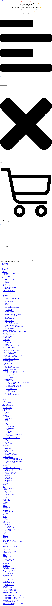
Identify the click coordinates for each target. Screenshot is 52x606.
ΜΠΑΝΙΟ (4, 316)
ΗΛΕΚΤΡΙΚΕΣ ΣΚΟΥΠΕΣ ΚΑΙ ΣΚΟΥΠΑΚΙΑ (9, 349)
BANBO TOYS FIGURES (8, 491)
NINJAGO (4, 516)
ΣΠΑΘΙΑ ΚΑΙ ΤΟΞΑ (8, 464)
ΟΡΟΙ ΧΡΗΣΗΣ (4, 267)
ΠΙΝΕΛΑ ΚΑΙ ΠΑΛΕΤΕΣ (6, 550)
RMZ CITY (6, 420)
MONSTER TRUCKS (9, 427)
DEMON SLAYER (5, 411)
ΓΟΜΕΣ (4, 533)
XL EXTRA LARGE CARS (10, 428)
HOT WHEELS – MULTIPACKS (11, 426)
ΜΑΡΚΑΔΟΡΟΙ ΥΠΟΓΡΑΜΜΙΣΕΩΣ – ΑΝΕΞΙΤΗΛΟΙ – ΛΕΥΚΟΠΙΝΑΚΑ (13, 541)
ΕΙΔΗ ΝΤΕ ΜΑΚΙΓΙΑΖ (8, 378)
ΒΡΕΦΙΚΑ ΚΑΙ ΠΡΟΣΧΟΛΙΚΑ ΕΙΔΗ (7, 561)
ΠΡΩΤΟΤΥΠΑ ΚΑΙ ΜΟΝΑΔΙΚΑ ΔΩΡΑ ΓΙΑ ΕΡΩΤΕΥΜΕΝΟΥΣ (12, 574)
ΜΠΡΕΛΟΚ (4, 396)
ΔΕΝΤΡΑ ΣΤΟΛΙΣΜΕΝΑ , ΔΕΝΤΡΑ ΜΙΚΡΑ (11, 589)
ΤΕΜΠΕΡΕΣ (5, 538)
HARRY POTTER (5, 515)
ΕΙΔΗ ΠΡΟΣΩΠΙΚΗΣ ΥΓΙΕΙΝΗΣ (7, 363)
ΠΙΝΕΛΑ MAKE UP (9, 375)
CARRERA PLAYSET (9, 417)
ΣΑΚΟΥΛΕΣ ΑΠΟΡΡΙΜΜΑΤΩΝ (9, 328)
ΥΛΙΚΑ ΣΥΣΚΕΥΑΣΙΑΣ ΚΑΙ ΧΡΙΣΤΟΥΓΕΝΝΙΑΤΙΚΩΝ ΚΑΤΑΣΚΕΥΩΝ (13, 603)
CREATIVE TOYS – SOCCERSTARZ (8, 488)
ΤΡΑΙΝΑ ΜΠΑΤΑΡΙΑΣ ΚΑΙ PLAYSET (11, 437)
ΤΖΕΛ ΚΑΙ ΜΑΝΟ (7, 387)
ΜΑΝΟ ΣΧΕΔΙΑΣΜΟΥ (9, 388)
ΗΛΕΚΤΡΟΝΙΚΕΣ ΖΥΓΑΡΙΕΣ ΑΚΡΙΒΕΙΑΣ (11, 356)
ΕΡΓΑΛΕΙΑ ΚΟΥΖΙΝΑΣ (8, 306)
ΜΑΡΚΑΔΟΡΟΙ (5, 534)
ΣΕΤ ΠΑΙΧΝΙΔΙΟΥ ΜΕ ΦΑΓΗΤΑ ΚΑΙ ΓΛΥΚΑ (9, 467)
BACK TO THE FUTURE (6, 502)
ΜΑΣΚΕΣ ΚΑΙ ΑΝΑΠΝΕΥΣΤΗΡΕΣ (8, 290)
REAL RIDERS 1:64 (9, 430)
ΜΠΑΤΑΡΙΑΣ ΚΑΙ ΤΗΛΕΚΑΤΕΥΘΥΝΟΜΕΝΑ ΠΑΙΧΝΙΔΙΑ (11, 438)
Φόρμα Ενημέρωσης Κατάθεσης (6, 265)
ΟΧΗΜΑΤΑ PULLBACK (9, 435)
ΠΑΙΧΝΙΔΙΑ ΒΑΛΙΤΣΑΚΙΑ (7, 448)
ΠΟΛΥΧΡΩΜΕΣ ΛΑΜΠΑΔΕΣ (9, 579)
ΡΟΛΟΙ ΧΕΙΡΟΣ (5, 400)
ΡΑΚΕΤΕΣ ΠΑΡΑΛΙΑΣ (6, 284)
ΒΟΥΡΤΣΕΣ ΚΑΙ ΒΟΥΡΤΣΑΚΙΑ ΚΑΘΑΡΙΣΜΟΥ (11, 325)
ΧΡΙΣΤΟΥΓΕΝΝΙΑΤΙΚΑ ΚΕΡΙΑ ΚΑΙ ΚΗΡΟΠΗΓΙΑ (10, 602)
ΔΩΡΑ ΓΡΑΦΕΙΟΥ (5, 399)
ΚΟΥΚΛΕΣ (6, 483)
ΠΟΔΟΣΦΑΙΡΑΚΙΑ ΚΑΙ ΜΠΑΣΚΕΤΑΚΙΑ (9, 455)
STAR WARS (5, 517)
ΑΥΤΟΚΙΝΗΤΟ (5, 404)
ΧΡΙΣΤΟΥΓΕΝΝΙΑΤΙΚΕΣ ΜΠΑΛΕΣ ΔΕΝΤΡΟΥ (9, 590)
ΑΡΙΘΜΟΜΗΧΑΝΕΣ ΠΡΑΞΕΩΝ (7, 553)
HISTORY (4, 505)
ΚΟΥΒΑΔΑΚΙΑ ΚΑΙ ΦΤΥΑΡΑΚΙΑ (9, 286)
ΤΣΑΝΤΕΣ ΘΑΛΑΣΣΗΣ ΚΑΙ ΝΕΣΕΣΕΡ (8, 279)
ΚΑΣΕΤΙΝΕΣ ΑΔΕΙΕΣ (8, 523)
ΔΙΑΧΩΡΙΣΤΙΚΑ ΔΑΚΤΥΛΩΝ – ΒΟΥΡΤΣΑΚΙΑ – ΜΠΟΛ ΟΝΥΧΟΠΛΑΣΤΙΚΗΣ (17, 382)
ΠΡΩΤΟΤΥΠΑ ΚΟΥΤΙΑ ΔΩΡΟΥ (7, 575)
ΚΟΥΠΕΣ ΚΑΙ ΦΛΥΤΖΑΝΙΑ (9, 309)
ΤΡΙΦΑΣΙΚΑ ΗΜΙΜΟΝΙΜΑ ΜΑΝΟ (11, 391)
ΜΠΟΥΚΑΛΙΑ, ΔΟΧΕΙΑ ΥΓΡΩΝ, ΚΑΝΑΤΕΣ (11, 313)
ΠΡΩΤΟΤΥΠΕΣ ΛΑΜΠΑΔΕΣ (9, 580)
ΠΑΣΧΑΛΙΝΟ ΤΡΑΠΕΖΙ (8, 584)
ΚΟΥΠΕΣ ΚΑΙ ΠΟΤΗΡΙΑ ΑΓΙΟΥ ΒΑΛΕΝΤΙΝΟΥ (10, 572)
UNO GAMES (7, 442)
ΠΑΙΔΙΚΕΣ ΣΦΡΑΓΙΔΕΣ (6, 558)
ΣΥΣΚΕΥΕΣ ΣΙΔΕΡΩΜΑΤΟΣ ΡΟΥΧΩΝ (8, 353)
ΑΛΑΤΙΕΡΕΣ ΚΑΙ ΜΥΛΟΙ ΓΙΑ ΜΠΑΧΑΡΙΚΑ (11, 315)
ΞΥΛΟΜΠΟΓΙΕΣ (5, 535)
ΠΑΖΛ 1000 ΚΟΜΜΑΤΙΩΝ (8, 478)
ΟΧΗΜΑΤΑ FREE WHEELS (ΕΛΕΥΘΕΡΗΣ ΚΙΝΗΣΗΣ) (14, 434)
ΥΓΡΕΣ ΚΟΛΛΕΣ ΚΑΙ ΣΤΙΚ (7, 547)
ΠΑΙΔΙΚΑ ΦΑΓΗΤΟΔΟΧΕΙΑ (7, 274)
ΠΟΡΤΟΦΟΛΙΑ (5, 401)
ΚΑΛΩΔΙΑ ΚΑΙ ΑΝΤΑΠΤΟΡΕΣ (7, 408)
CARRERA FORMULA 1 (9, 418)
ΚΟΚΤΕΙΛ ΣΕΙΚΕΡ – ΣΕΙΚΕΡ (9, 308)
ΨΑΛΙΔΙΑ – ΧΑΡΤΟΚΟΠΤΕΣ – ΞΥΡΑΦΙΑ (9, 544)
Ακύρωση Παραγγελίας (5, 269)
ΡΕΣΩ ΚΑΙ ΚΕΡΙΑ (7, 302)
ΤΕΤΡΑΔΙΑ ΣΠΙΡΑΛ (7, 528)
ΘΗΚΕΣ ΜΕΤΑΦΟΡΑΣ (9, 431)
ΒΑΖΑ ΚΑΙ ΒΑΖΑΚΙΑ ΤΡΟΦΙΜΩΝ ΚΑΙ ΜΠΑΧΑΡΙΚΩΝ (13, 314)
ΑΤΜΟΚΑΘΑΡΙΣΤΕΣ (6, 346)
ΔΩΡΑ (2, 395)
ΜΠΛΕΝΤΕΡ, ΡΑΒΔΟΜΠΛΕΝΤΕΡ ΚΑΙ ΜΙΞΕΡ (9, 352)
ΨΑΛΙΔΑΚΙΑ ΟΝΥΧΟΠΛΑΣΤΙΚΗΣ (11, 384)
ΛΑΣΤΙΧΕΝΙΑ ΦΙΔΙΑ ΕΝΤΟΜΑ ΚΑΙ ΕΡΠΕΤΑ (11, 454)
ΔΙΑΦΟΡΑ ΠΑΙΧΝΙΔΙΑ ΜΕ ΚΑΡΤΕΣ (10, 443)
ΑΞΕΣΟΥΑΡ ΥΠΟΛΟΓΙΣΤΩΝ (7, 407)
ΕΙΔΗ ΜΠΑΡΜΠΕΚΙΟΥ (8, 342)
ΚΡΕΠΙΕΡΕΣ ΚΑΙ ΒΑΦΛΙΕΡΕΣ (7, 351)
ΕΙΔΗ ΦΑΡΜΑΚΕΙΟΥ (6, 368)
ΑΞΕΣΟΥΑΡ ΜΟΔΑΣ (6, 364)
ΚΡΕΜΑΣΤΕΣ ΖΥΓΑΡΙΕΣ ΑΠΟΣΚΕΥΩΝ (10, 358)
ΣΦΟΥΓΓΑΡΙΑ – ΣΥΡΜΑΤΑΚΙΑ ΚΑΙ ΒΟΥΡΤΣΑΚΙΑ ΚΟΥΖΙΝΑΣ (14, 326)
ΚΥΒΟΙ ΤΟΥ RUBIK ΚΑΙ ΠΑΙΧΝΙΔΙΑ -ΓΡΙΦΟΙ (9, 479)
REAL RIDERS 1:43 (9, 429)
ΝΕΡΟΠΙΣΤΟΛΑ (5, 281)
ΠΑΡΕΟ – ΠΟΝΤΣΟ (6, 278)
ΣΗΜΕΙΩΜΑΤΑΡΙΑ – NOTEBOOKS (10, 527)
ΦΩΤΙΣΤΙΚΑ (6, 304)
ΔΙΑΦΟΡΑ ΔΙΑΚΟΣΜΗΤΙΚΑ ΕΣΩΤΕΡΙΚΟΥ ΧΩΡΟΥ (12, 298)
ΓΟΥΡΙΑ (4, 599)
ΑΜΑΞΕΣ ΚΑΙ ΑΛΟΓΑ (6, 444)
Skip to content (2, 0)
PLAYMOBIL (3, 498)
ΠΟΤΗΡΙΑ (6, 312)
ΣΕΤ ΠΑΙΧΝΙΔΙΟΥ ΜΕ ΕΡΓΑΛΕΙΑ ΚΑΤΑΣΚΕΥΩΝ (10, 466)
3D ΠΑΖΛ (6, 476)
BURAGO (6, 419)
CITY (4, 512)
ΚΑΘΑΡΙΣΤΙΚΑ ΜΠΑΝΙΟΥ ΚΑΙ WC (10, 322)
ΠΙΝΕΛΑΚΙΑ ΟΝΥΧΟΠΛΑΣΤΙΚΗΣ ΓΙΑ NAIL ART (13, 386)
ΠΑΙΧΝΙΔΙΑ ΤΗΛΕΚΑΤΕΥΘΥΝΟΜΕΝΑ (10, 287)
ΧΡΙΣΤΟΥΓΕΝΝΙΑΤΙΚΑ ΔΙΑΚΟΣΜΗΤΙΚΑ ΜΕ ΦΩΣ (10, 600)
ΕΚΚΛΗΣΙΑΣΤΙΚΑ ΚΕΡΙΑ (7, 577)
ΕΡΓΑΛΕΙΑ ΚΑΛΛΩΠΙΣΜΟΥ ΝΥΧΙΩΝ (12, 383)
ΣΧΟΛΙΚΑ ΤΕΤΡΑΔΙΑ (8, 526)
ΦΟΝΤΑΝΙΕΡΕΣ (7, 303)
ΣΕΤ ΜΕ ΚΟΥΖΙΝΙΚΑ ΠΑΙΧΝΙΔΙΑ (10, 473)
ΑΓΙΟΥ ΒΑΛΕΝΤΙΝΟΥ (5, 567)
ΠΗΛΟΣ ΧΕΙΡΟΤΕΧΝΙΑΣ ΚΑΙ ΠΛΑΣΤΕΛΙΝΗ (9, 551)
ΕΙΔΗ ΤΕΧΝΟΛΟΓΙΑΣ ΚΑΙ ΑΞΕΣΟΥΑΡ (7, 405)
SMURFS (4, 486)
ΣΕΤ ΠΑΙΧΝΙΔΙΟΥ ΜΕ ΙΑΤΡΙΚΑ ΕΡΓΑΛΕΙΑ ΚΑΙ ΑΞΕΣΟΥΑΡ (11, 468)
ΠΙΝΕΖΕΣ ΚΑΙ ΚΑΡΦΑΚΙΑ (7, 552)
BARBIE (4, 484)
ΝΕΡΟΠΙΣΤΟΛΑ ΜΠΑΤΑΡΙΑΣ (9, 283)
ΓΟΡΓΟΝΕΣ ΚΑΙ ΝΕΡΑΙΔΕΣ (7, 446)
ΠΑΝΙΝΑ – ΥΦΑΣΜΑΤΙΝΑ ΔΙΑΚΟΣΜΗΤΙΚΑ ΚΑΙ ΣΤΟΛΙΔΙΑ (11, 596)
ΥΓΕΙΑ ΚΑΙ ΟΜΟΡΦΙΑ (5, 362)
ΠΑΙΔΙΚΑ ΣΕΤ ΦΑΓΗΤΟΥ (7, 276)
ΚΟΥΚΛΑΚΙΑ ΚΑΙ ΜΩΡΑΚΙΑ (9, 482)
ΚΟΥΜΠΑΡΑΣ (5, 397)
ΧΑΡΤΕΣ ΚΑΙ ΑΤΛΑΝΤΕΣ (7, 554)
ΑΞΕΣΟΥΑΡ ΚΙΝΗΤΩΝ (6, 406)
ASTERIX (4, 501)
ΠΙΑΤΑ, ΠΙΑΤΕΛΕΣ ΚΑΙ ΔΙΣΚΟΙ (9, 311)
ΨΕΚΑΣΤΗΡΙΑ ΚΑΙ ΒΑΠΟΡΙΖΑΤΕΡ (8, 333)
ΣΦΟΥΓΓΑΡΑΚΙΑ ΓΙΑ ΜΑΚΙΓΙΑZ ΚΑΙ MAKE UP (13, 376)
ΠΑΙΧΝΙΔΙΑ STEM (6, 447)
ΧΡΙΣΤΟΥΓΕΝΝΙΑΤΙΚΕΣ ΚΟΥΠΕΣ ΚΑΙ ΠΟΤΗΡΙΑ (10, 592)
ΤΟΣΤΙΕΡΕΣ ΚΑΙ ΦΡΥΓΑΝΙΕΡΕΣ (8, 354)
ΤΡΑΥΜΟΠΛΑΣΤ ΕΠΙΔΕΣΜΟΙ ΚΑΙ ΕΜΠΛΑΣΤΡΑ (12, 369)
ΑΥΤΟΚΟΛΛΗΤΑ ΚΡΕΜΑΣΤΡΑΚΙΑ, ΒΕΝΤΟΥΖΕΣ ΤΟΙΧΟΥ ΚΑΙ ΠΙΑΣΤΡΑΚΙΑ (14, 332)
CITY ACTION (5, 503)
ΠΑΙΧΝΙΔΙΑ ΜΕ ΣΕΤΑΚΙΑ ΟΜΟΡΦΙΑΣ (8, 470)
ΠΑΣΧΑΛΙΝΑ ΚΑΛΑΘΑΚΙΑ (9, 583)
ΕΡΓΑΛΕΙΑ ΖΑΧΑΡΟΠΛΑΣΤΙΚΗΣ (10, 305)
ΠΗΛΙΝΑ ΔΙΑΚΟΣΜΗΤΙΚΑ (9, 301)
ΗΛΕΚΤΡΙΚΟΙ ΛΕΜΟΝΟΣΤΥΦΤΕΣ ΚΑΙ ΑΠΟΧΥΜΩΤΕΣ (11, 350)
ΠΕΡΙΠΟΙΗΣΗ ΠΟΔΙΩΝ (8, 393)
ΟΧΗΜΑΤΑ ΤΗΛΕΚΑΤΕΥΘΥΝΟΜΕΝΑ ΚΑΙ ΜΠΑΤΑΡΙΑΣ (14, 436)
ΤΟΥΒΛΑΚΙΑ (5, 465)
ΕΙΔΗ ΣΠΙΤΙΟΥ (4, 296)
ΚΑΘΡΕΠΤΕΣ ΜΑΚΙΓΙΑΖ (8, 366)
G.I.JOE (6, 492)
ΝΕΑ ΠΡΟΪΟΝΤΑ (4, 271)
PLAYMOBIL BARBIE (6, 507)
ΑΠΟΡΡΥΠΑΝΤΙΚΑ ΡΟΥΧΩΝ (9, 320)
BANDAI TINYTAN (6, 412)
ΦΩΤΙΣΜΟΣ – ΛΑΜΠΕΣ (6, 340)
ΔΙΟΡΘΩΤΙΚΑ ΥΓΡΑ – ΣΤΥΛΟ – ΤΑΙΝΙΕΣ (9, 540)
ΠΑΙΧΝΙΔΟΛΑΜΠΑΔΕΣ (8, 581)
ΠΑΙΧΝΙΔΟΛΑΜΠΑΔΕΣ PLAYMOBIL (8, 511)
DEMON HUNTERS (4, 272)
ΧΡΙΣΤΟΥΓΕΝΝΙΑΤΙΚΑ (5, 586)
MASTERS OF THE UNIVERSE (9, 494)
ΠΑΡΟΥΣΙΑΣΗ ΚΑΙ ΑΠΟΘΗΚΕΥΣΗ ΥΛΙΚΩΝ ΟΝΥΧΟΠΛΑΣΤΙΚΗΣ (16, 385)
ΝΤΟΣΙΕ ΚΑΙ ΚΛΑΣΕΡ (6, 549)
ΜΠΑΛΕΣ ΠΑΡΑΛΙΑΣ (6, 285)
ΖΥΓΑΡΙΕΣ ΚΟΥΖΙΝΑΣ (8, 337)
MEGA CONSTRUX (6, 414)
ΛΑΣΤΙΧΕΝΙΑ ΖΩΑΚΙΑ (6, 451)
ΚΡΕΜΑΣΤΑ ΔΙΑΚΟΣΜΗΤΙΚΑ (9, 300)
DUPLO (4, 514)
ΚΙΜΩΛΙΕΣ (4, 555)
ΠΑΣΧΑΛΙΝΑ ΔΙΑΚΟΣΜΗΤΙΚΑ (9, 585)
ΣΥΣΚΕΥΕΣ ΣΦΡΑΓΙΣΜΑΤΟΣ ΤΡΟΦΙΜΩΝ (9, 361)
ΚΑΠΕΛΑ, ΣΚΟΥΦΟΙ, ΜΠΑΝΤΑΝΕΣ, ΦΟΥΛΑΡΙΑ (12, 367)
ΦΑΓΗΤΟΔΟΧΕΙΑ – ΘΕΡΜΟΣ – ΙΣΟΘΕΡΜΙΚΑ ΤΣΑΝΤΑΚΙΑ (10, 273)
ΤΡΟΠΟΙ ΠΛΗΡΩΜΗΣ (5, 264)
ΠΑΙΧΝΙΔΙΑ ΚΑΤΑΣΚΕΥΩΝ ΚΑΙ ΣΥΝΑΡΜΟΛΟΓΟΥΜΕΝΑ (13, 461)
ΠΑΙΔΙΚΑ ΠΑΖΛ (7, 475)
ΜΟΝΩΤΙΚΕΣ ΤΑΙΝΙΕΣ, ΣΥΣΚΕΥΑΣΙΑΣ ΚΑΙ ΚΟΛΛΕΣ (12, 345)
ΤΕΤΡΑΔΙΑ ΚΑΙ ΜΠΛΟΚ (6, 525)
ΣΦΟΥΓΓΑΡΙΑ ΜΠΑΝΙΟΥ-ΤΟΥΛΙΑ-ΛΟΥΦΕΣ (11, 329)
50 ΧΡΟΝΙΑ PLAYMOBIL (7, 499)
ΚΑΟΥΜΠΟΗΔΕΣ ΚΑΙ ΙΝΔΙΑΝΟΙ (8, 450)
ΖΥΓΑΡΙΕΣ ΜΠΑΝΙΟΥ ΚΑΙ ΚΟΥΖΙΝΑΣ (8, 336)
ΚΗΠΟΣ (4, 341)
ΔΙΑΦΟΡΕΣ (6, 497)
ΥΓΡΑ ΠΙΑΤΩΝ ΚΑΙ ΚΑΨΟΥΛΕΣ (9, 321)
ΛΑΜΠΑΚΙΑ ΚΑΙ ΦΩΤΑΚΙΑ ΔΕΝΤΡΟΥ (9, 591)
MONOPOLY (7, 439)
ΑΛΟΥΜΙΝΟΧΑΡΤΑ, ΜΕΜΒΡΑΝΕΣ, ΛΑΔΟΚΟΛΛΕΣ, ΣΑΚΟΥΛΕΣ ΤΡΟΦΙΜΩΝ (14, 331)
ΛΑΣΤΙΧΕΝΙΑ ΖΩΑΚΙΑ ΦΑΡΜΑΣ (9, 453)
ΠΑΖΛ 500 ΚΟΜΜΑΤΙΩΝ (8, 477)
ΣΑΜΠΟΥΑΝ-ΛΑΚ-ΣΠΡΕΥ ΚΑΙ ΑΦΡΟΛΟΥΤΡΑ (11, 372)
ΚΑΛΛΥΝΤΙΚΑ (5, 370)
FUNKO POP (5, 489)
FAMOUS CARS (5, 504)
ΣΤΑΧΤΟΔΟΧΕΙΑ (7, 564)
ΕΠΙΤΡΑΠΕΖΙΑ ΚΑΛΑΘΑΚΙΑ (9, 299)
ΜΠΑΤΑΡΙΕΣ (7, 344)
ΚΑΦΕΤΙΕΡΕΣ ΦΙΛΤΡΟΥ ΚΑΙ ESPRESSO (9, 348)
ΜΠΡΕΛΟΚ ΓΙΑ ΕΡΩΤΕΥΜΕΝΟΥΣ (8, 573)
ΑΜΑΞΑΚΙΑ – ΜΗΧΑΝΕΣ (7, 415)
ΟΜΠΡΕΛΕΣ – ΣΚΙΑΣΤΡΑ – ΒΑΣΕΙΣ (8, 293)
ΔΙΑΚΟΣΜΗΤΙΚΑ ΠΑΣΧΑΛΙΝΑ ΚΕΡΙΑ (8, 582)
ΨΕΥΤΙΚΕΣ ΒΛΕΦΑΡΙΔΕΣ (10, 377)
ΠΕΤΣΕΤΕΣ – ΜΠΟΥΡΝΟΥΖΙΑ (9, 318)
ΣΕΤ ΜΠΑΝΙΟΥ (7, 317)
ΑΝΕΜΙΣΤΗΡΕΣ (5, 295)
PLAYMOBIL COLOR (6, 508)
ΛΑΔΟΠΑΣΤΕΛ (5, 537)
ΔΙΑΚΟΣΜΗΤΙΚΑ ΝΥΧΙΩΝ (9, 380)
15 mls (9, 390)
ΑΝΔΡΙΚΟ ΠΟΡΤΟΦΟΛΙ (8, 402)
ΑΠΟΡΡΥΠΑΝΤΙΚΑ (6, 319)
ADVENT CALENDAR (6, 500)
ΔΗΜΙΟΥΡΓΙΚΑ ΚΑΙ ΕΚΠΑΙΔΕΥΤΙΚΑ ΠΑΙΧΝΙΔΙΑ (10, 458)
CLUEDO (6, 440)
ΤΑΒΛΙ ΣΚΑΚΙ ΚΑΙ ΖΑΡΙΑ (9, 480)
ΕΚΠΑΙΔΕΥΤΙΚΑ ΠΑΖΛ (8, 460)
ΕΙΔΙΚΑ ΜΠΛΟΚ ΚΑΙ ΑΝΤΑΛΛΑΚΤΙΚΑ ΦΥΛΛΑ (12, 529)
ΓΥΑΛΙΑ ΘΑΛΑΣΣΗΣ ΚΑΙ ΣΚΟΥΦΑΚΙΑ (9, 291)
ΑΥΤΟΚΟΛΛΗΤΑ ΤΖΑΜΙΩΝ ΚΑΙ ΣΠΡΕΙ (9, 601)
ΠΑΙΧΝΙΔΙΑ (3, 410)
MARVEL (6, 493)
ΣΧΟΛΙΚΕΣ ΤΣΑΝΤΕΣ (6, 522)
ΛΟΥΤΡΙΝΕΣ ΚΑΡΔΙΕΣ (6, 571)
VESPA (4, 509)
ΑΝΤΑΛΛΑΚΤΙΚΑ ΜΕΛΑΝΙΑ (7, 542)
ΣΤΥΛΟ (4, 531)
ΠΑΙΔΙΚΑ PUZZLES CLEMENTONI (10, 474)
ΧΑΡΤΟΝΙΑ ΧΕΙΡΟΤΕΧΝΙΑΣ (9, 560)
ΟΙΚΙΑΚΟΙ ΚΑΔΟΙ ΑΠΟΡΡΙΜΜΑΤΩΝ (8, 330)
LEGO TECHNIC (5, 519)
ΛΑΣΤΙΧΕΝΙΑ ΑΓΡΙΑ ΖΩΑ (8, 452)
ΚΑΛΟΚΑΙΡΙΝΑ (4, 277)
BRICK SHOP (8, 424)
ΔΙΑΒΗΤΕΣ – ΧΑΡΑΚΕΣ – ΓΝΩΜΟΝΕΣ (8, 545)
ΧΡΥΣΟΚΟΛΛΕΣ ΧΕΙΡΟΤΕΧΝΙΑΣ (10, 559)
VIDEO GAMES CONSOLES (7, 409)
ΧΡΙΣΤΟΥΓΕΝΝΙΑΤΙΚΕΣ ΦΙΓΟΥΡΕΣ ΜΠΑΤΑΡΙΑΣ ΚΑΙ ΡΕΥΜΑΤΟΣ (14, 597)
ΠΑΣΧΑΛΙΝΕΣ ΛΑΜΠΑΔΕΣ (7, 578)
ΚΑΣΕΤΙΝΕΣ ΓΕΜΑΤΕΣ (8, 524)
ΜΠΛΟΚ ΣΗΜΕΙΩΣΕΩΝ (8, 530)
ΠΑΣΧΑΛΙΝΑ (4, 576)
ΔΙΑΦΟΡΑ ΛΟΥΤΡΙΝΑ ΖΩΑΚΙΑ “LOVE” (9, 570)
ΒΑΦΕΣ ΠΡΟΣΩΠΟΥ (6, 557)
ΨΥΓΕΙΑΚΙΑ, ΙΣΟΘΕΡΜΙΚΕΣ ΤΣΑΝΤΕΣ (9, 280)
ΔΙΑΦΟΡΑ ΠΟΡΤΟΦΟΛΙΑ (8, 403)
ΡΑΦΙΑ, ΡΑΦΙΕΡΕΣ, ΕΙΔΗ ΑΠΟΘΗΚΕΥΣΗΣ (9, 338)
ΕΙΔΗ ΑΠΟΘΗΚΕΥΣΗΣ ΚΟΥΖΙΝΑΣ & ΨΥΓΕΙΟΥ (12, 307)
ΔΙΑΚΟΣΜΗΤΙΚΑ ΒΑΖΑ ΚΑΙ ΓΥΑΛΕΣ (10, 297)
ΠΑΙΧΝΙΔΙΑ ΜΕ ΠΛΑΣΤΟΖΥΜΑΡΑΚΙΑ (9, 449)
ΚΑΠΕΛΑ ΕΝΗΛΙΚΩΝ (8, 289)
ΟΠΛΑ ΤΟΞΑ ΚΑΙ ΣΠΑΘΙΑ (7, 463)
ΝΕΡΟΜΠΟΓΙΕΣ (5, 536)
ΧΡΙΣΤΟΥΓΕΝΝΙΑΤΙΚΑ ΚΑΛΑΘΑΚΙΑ (10, 594)
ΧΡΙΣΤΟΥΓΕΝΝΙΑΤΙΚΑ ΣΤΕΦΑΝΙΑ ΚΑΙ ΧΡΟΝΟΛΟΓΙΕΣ (13, 595)
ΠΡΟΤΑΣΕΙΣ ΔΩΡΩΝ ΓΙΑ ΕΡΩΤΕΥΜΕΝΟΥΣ (9, 568)
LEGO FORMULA (5, 518)
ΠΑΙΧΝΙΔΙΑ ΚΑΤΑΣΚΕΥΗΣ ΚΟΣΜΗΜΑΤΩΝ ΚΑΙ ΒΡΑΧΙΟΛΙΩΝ (14, 459)
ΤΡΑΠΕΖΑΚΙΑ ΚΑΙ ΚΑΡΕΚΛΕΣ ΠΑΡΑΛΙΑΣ (9, 292)
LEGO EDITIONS (5, 513)
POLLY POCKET (5, 413)
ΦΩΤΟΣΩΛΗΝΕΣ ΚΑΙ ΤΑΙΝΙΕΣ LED (8, 604)
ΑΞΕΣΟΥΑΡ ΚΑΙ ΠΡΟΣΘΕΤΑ (7, 510)
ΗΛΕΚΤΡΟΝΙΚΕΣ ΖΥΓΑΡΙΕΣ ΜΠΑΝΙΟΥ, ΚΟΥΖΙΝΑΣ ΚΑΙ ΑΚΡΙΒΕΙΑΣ (13, 355)
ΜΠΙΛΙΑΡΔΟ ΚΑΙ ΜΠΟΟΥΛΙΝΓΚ (8, 457)
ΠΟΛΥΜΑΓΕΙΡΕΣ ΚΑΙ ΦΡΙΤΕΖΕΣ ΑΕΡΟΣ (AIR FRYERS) (11, 359)
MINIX (4, 487)
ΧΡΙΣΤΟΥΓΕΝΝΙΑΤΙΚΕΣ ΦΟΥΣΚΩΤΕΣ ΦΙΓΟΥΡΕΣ (12, 598)
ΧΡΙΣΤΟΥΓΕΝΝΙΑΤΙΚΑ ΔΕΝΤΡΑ (8, 587)
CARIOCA (4, 521)
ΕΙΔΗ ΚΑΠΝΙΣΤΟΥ (6, 563)
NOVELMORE (5, 506)
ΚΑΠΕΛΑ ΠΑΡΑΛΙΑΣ (6, 288)
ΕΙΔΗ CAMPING (5, 565)
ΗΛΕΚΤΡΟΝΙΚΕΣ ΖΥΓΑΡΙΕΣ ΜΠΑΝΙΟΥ (10, 357)
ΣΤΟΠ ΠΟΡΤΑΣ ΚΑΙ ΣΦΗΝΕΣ (7, 339)
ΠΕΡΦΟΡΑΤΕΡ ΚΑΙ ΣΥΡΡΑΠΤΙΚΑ (8, 548)
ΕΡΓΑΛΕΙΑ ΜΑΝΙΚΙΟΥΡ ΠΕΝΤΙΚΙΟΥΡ (10, 381)
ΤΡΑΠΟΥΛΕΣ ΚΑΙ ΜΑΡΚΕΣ (9, 481)
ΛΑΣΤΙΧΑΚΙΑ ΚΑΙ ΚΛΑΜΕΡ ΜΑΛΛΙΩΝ (11, 365)
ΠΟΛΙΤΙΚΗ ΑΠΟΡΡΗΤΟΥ (5, 263)
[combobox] (4, 85)
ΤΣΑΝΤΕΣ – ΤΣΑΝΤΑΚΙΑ (7, 398)
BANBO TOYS (7, 416)
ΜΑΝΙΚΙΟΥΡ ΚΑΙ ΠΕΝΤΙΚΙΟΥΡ (7, 379)
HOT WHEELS (7, 423)
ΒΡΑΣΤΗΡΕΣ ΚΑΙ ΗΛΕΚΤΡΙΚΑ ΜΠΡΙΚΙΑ (9, 347)
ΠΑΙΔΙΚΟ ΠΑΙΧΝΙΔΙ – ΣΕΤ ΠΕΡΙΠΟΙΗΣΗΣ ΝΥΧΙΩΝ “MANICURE (12, 469)
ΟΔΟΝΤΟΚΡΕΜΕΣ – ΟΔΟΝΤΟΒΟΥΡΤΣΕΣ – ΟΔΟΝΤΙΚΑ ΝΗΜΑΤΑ (14, 371)
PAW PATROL (5, 485)
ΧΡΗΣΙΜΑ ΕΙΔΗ (4, 562)
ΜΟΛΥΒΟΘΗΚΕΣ (5, 543)
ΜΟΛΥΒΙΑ (4, 532)
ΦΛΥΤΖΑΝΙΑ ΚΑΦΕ (9, 310)
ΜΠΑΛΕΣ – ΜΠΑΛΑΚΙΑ (6, 456)
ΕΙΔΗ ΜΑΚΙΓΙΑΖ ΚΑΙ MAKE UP (9, 374)
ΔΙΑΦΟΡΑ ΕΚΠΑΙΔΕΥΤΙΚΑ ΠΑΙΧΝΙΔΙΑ (10, 462)
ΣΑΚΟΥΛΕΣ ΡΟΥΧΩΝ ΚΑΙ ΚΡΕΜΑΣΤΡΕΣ (9, 334)
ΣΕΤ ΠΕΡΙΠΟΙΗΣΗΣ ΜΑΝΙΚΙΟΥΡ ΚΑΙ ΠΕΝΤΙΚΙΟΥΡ (12, 394)
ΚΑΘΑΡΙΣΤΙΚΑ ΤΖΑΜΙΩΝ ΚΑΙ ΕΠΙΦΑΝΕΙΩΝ (11, 323)
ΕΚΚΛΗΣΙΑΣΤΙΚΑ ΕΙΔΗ (6, 566)
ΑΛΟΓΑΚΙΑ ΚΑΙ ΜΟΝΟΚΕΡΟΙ (7, 445)
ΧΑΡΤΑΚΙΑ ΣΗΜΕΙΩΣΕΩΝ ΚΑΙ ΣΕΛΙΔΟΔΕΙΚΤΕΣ (10, 546)
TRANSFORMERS (7, 496)
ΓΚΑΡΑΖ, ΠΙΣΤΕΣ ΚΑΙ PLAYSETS (11, 432)
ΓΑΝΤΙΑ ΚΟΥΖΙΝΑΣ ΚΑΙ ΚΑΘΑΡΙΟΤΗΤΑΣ (11, 327)
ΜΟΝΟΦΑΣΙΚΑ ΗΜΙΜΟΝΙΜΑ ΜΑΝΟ (11, 389)
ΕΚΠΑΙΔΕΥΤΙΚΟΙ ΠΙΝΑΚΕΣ (7, 556)
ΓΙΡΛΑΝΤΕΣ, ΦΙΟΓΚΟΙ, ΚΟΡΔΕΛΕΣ (8, 593)
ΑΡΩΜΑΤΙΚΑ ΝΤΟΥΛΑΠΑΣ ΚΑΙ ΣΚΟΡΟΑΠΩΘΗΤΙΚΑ (11, 335)
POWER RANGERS (7, 495)
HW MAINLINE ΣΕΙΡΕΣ (9, 425)
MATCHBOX (7, 421)
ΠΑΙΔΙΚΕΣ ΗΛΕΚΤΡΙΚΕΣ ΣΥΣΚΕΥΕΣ (10, 472)
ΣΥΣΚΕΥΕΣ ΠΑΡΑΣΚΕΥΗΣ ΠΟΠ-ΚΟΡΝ (9, 360)
